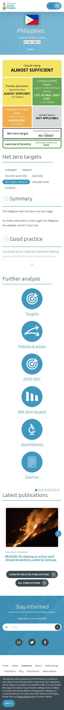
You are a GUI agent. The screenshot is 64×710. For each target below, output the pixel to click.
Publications (10, 671)
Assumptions (40, 182)
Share (30, 49)
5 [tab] (48, 490)
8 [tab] (58, 490)
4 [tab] (45, 490)
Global (15, 665)
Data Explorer (33, 671)
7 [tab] (55, 490)
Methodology (51, 665)
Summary (11, 169)
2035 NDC (37, 176)
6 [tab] (52, 490)
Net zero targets (16, 182)
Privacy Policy (23, 696)
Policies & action (16, 176)
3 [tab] (42, 490)
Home (5, 665)
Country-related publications (29, 574)
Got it (8, 703)
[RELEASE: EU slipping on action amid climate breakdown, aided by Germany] (32, 527)
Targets (27, 169)
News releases (49, 671)
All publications (29, 582)
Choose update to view (32, 37)
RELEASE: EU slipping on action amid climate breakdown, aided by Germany (30, 558)
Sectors (38, 665)
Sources (10, 187)
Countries (26, 665)
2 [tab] (39, 490)
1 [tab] (36, 490)
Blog (21, 671)
